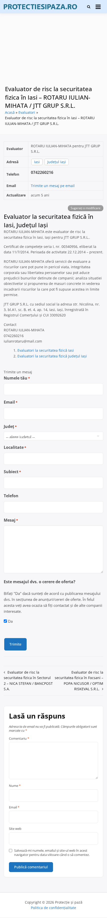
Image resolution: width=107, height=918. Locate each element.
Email (10, 402)
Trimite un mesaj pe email (53, 185)
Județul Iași (56, 161)
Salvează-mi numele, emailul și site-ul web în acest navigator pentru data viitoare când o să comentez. (52, 852)
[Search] (88, 6)
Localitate (15, 447)
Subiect (12, 471)
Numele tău (17, 378)
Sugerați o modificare (86, 208)
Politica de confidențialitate (53, 907)
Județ (10, 426)
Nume (15, 786)
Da (10, 621)
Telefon (11, 495)
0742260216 (42, 172)
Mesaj (11, 520)
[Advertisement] (53, 52)
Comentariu (19, 739)
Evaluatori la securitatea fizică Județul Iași (52, 356)
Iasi (37, 161)
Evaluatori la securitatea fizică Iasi (45, 350)
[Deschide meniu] (98, 6)
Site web (15, 829)
